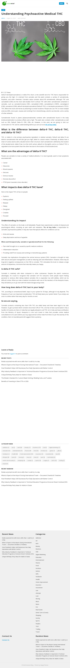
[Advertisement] (35, 76)
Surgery (46, 460)
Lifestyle (6, 457)
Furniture (44, 450)
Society (30, 460)
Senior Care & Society (9, 460)
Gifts (59, 450)
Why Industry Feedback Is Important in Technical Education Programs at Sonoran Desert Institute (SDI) (34, 371)
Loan (14, 457)
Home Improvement (26, 454)
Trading (61, 460)
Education (6, 450)
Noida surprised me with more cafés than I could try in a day (20, 361)
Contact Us (5, 640)
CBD (3, 10)
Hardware (6, 454)
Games (52, 450)
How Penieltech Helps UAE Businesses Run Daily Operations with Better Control (27, 368)
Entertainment (17, 450)
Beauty (27, 447)
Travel (5, 463)
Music (29, 457)
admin (3, 18)
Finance (28, 450)
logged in (13, 354)
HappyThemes (44, 665)
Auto (20, 447)
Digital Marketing (54, 447)
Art (13, 447)
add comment (22, 18)
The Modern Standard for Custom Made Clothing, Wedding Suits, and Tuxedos (26, 378)
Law (58, 454)
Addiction (6, 447)
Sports (38, 460)
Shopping (21, 460)
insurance (39, 454)
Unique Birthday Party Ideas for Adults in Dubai (16, 375)
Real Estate (51, 457)
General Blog (29, 665)
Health (15, 454)
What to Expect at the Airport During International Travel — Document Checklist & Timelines (31, 365)
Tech (54, 460)
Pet (43, 457)
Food (36, 450)
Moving (21, 457)
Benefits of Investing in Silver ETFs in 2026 (14, 381)
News (36, 457)
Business (37, 447)
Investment (49, 454)
